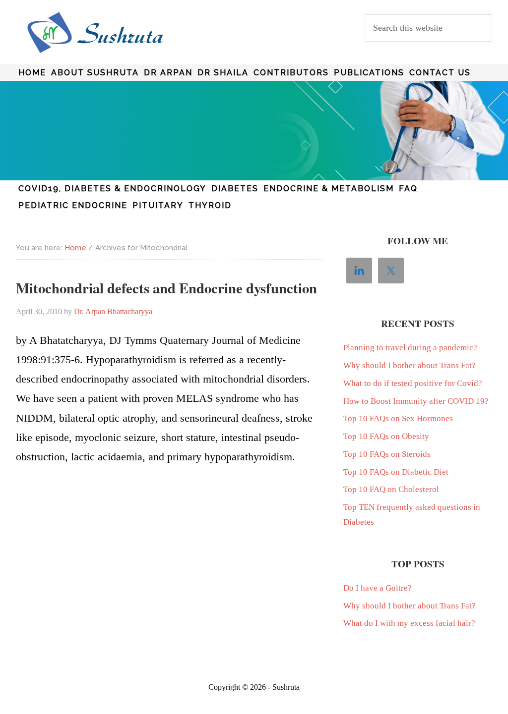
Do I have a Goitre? (377, 588)
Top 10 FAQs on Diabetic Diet (395, 472)
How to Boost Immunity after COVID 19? (416, 401)
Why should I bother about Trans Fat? (409, 365)
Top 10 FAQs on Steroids (387, 454)
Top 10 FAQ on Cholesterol (391, 489)
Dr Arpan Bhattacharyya (95, 32)
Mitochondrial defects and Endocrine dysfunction (166, 287)
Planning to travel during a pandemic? (410, 347)
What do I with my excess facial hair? (409, 623)
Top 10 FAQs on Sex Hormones (398, 418)
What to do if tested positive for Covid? (412, 383)
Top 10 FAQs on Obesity (386, 436)
